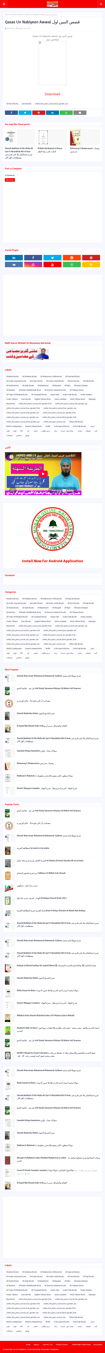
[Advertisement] (52, 305)
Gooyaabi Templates (50, 1349)
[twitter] (52, 257)
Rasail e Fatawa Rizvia (33, 426)
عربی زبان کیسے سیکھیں (27, 885)
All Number (10, 390)
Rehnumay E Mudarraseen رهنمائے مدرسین (85, 150)
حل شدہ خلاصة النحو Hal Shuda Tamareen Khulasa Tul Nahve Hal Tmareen (49, 688)
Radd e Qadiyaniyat (14, 426)
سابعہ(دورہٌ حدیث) (67, 431)
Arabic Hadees (86, 394)
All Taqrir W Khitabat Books (17, 394)
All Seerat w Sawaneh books (55, 390)
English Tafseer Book (43, 399)
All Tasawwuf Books (39, 394)
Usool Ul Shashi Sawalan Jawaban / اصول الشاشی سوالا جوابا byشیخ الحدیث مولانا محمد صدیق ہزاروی (57, 1172)
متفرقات (9, 435)
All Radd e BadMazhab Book (30, 390)
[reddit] (72, 257)
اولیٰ (14, 431)
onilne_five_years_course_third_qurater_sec (23, 422)
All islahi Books (28, 385)
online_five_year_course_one (54, 422)
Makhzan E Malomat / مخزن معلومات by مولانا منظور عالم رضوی (45, 776)
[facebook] (33, 257)
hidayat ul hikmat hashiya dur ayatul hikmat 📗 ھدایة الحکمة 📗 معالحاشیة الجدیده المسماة (56, 965)
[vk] (14, 264)
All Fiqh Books (88, 381)
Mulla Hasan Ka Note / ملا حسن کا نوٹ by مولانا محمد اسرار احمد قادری (47, 990)
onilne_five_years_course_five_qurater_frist (35, 403)
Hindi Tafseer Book (77, 399)
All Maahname (43, 385)
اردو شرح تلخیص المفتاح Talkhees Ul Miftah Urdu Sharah (41, 873)
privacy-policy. (62, 1345)
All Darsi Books (17, 14)
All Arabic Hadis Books (55, 381)
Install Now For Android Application (52, 561)
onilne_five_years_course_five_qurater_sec (71, 403)
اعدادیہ (92, 426)
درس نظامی (45, 431)
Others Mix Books (76, 422)
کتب (95, 431)
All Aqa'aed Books (72, 376)
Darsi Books (26, 104)
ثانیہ (27, 431)
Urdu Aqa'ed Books (61, 426)
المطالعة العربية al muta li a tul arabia (33, 848)
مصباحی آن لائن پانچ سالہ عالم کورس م (33, 701)
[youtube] (52, 264)
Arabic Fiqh (54, 394)
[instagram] (33, 264)
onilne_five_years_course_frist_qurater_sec (22, 413)
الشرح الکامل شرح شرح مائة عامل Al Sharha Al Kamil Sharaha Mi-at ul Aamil (50, 860)
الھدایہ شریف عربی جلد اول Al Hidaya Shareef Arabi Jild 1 (42, 898)
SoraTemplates (19, 1349)
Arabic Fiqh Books (70, 394)
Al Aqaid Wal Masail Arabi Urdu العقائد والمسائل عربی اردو (42, 726)
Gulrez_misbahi (60, 399)
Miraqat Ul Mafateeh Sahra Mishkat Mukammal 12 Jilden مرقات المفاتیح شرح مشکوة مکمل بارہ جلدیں (58, 1159)
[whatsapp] (72, 264)
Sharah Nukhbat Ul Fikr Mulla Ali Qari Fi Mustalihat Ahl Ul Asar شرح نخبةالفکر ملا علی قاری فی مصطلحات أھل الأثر (19, 153)
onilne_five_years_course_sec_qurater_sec (22, 417)
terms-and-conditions (81, 1345)
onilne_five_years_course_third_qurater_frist (59, 417)
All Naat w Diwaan (81, 385)
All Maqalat (56, 385)
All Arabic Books (36, 381)
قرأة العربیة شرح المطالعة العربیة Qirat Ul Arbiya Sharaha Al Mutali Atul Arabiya (51, 910)
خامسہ (35, 431)
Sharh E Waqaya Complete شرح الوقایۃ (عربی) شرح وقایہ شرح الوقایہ (47, 788)
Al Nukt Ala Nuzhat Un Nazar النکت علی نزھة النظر (50, 150)
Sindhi (48, 426)
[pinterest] (91, 257)
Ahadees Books (12, 376)
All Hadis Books (12, 385)
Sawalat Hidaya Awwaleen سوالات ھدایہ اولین (37, 751)
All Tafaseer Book (76, 390)
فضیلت (88, 431)
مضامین (18, 435)
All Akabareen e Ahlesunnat (51, 376)
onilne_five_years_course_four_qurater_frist (23, 408)
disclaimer (98, 1345)
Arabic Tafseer (12, 399)
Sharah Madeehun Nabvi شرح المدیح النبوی (36, 713)
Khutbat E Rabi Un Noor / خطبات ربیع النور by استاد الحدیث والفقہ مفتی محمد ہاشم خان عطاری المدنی (58, 1029)
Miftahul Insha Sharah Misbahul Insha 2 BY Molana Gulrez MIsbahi (45, 1015)
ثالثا (21, 431)
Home (7, 14)
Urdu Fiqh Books (79, 426)
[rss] (91, 264)
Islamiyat (92, 399)
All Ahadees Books (29, 376)
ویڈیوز (27, 435)
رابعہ (55, 431)
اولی (8, 431)
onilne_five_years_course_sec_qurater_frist (59, 413)
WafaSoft (10, 28)
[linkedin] (14, 257)
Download (52, 94)
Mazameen (10, 403)
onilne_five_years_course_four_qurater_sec (51, 104)
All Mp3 (67, 385)
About (36, 1345)
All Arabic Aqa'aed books (16, 381)
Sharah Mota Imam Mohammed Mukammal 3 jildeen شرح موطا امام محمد (49, 676)
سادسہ (79, 431)
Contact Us (47, 1345)
